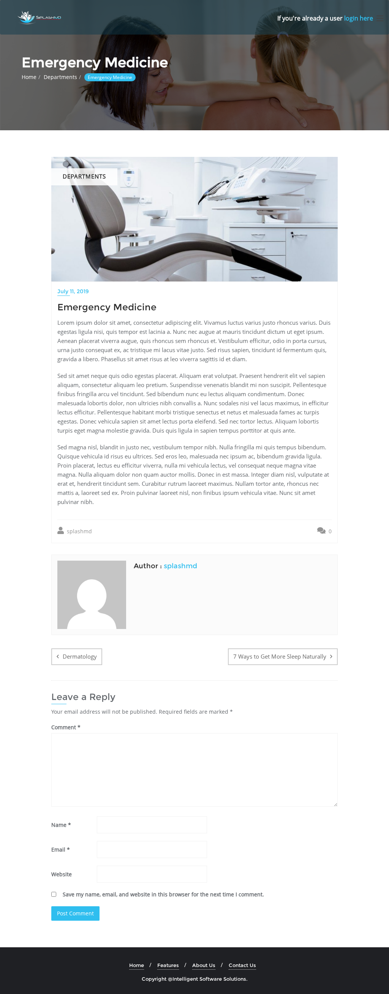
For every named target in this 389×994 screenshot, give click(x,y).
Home (29, 77)
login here (358, 18)
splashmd (78, 531)
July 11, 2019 (73, 291)
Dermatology (80, 656)
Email (60, 849)
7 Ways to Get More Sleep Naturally (279, 656)
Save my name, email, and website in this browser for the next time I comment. (163, 894)
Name (61, 824)
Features (168, 965)
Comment (66, 727)
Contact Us (242, 965)
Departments (60, 77)
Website (61, 874)
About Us (203, 965)
